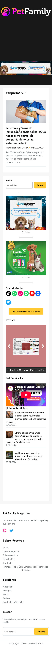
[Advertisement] (26, 41)
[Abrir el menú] (26, 81)
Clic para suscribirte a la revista (26, 311)
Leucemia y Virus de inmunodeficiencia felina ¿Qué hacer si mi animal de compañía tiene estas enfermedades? (26, 135)
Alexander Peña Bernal (17, 147)
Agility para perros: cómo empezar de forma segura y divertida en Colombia (28, 456)
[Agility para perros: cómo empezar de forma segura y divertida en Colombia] (9, 455)
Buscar (9, 180)
